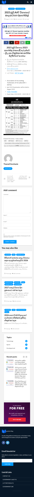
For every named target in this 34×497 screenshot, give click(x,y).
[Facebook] (3, 442)
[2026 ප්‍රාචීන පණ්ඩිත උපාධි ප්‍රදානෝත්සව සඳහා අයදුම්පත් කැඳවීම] (10, 362)
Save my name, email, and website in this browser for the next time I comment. (16, 236)
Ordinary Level (20, 254)
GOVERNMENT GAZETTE (10, 479)
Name (5, 215)
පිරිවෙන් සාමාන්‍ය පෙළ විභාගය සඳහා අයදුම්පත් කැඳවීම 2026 (16, 259)
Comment (5, 194)
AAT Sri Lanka (19, 73)
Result (6, 312)
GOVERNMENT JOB (8, 486)
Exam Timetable (12, 92)
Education (11, 8)
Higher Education (20, 8)
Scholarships (18, 284)
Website (5, 228)
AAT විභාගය (19, 141)
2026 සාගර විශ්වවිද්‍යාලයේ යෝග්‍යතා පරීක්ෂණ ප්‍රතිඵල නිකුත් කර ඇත (15, 318)
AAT (5, 141)
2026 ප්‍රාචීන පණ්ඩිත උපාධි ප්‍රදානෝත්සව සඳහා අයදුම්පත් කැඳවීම (21, 362)
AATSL (26, 141)
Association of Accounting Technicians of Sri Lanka (17, 143)
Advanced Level (8, 282)
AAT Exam (11, 141)
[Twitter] (7, 442)
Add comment (18, 19)
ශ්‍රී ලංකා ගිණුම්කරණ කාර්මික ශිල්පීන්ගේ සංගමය (16, 146)
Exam (13, 254)
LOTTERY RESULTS (8, 483)
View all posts (8, 168)
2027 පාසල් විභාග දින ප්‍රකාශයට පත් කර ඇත (13, 288)
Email (5, 221)
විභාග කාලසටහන (12, 68)
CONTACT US (6, 476)
